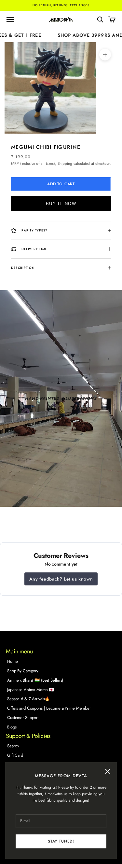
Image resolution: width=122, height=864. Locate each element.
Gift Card (15, 755)
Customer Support (22, 717)
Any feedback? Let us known (61, 579)
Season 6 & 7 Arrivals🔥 (28, 699)
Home (12, 661)
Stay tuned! (61, 841)
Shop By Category (22, 671)
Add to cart (61, 184)
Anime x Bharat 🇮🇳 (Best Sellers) (35, 680)
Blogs (11, 727)
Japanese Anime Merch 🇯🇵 (30, 690)
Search (13, 746)
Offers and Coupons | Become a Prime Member (49, 708)
